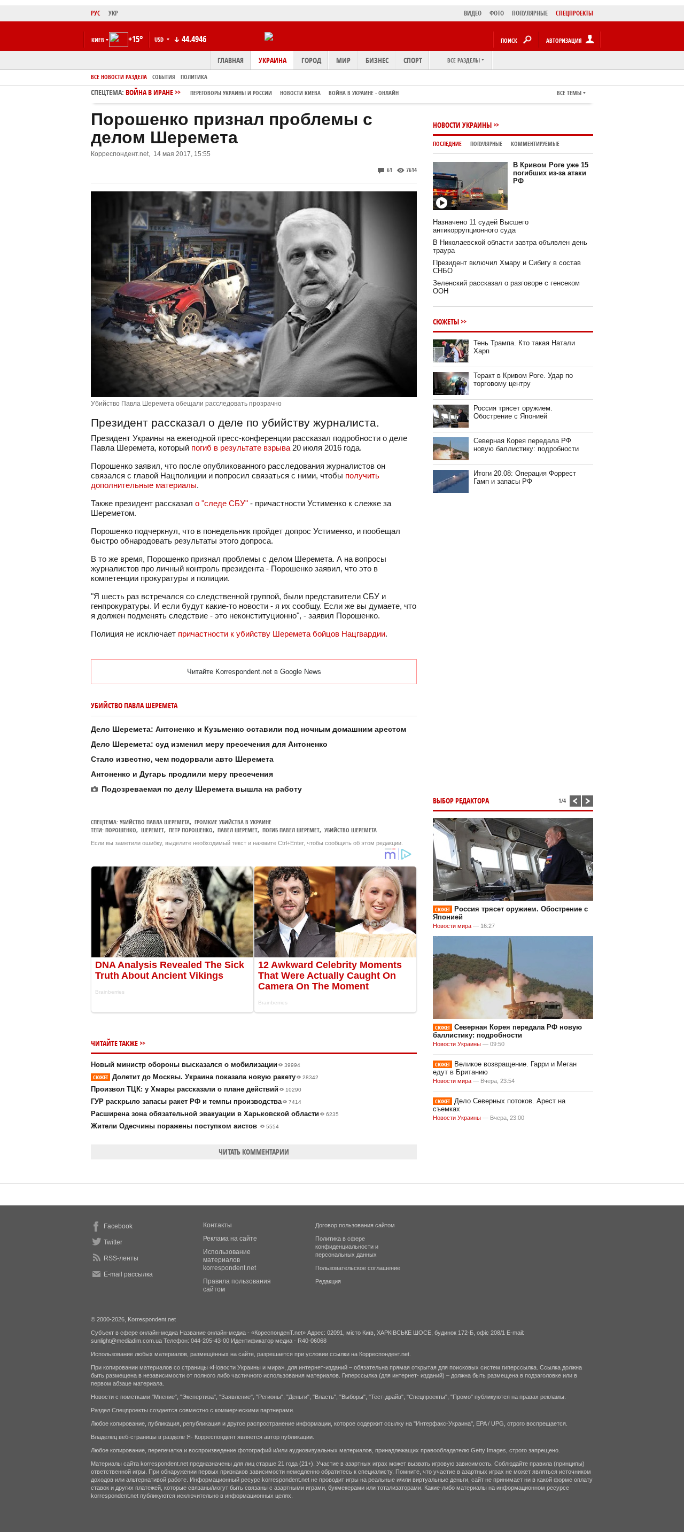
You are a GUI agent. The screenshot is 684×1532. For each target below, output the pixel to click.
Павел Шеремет (237, 830)
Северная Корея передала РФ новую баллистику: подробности (526, 445)
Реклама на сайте (230, 1238)
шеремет (152, 830)
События (163, 77)
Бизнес (377, 60)
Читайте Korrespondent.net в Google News (254, 672)
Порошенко (120, 830)
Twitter (113, 1242)
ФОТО (496, 13)
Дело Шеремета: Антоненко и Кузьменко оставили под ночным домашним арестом (248, 729)
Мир (343, 60)
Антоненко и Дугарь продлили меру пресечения (182, 774)
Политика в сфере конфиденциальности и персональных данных (346, 1246)
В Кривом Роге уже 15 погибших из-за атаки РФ (550, 173)
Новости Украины (462, 125)
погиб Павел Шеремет (291, 830)
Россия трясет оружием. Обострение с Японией (513, 412)
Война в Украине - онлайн (364, 93)
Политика (194, 77)
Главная (230, 60)
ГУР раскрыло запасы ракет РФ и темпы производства (196, 1101)
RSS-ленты (121, 1258)
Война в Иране (262, 92)
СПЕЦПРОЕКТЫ (574, 13)
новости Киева (300, 93)
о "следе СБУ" (221, 503)
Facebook (118, 1226)
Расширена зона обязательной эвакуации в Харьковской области (215, 1114)
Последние (447, 144)
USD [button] (159, 39)
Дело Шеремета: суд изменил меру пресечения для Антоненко (209, 744)
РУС (95, 13)
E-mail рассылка (128, 1274)
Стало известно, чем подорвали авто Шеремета (182, 759)
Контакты (217, 1225)
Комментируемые (535, 144)
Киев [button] (97, 40)
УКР (113, 13)
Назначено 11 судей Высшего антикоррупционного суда (480, 226)
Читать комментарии (254, 1152)
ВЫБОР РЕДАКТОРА (461, 800)
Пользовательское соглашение (357, 1268)
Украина (272, 60)
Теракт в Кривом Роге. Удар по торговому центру (523, 380)
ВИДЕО (472, 13)
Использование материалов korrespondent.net (229, 1260)
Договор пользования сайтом (355, 1225)
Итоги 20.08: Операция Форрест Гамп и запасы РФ (524, 477)
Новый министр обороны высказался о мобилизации (195, 1065)
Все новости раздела (119, 77)
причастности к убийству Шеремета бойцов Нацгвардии (281, 633)
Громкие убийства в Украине (233, 822)
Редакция (328, 1281)
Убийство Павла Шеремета (155, 822)
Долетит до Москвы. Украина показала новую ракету (205, 1077)
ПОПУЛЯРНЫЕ (530, 13)
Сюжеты (446, 321)
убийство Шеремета (350, 830)
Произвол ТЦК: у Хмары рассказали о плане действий (196, 1089)
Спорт (412, 60)
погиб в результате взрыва (240, 447)
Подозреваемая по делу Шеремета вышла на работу (202, 789)
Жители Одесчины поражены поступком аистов (185, 1126)
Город (311, 60)
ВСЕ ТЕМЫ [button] (569, 93)
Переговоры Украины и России (231, 93)
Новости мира (452, 926)
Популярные (486, 144)
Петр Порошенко (191, 830)
